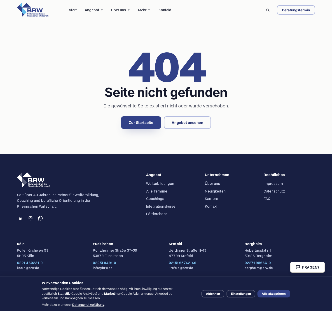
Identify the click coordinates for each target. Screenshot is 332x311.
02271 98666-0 (258, 262)
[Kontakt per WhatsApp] (40, 218)
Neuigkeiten (215, 191)
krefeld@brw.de (181, 268)
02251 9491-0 (104, 262)
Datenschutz (274, 191)
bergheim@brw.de (259, 268)
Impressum (273, 183)
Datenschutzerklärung (88, 305)
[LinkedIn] (20, 218)
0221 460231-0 (30, 262)
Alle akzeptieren (274, 293)
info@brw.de (102, 268)
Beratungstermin (296, 10)
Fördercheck (156, 213)
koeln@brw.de (28, 268)
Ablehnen (213, 293)
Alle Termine (156, 191)
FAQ (267, 198)
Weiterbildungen (160, 183)
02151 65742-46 (182, 262)
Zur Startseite (141, 122)
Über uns (212, 183)
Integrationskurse (160, 206)
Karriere (211, 198)
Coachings (155, 198)
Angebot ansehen (187, 122)
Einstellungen (241, 293)
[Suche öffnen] (267, 10)
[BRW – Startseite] (33, 10)
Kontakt (211, 206)
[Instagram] (30, 218)
